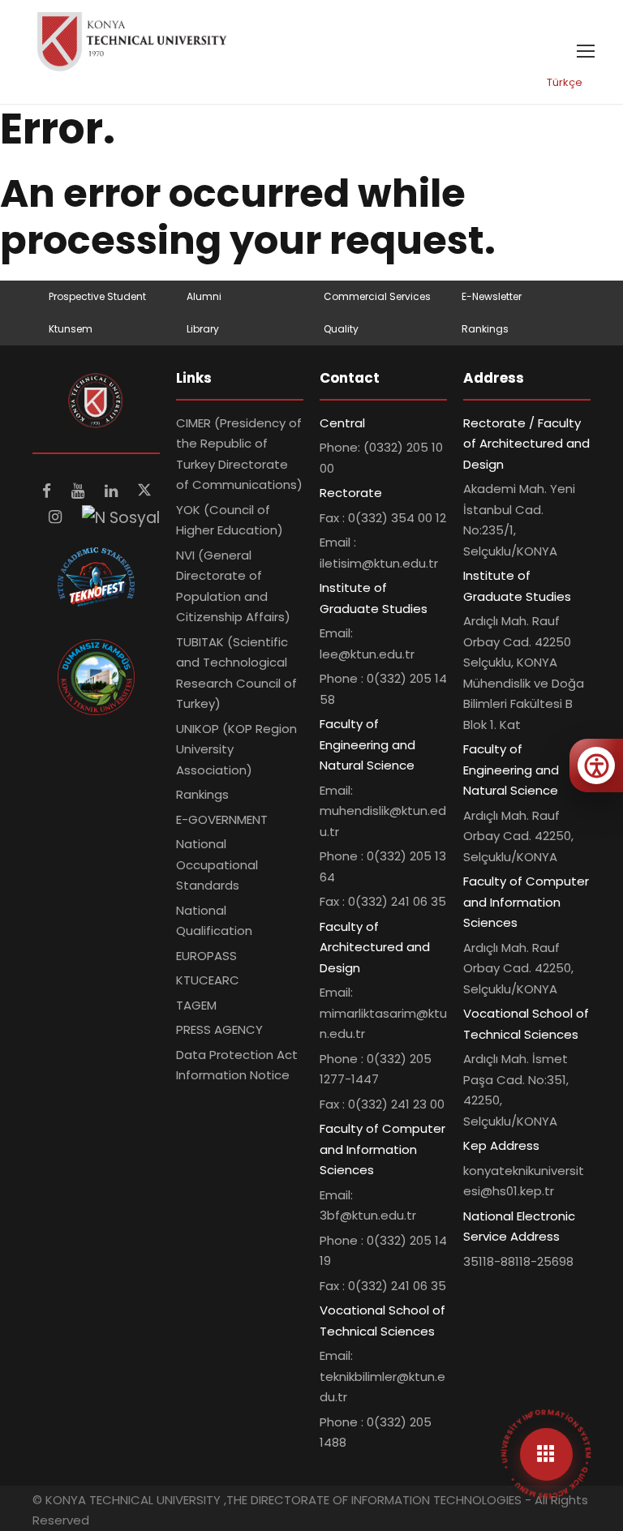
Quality (341, 329)
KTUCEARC (207, 980)
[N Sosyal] (121, 517)
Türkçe (564, 82)
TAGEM (196, 1005)
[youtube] (79, 491)
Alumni (204, 296)
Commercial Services (377, 296)
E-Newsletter (492, 296)
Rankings (485, 329)
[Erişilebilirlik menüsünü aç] (596, 765)
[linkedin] (113, 491)
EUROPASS (206, 955)
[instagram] (57, 517)
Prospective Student (97, 296)
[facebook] (48, 491)
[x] (144, 491)
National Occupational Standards (217, 864)
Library (203, 329)
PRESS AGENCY (219, 1029)
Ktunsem (70, 329)
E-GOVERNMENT (222, 819)
